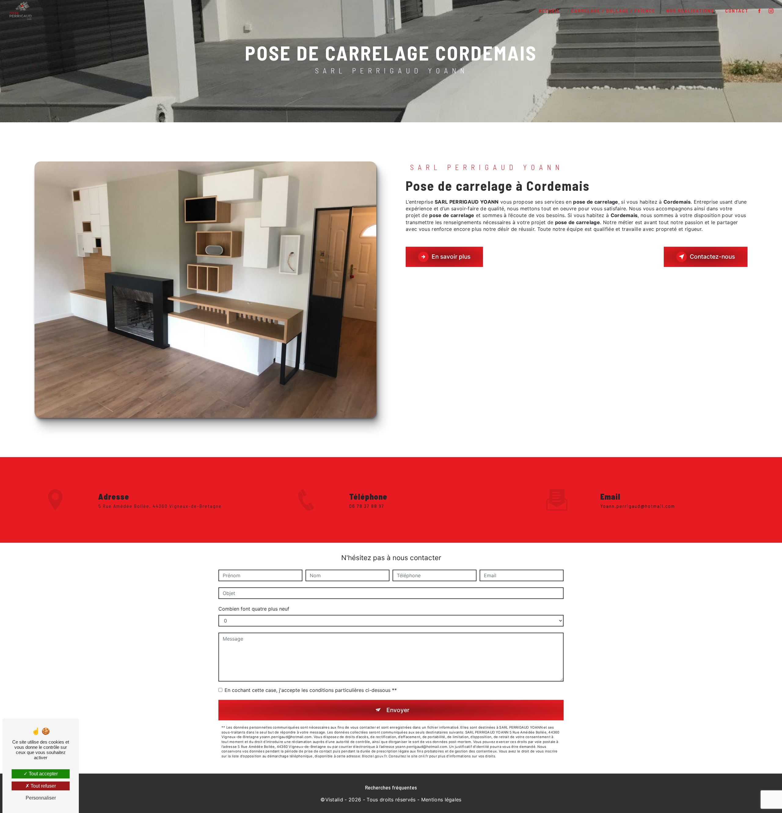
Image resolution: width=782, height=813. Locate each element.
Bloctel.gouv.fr (374, 756)
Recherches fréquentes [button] (391, 787)
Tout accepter (42, 773)
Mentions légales (441, 799)
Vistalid (334, 799)
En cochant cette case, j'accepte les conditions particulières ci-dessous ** (311, 690)
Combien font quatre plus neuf (253, 609)
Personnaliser (41, 797)
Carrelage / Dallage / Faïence (613, 10)
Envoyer (397, 710)
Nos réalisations (690, 10)
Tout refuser (42, 786)
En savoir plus (451, 256)
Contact (736, 10)
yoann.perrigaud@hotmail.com (637, 506)
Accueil (549, 10)
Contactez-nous (712, 256)
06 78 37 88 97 (366, 506)
